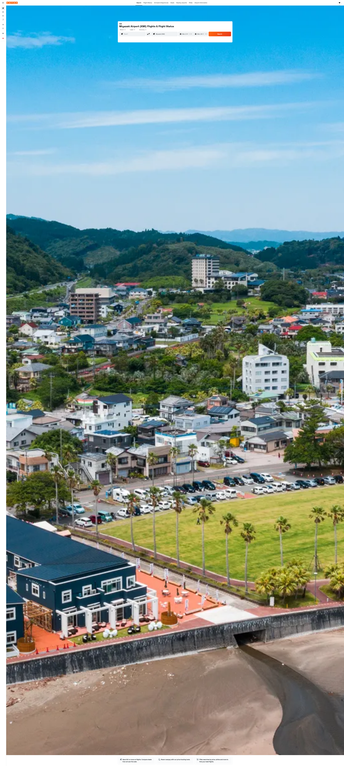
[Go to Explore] (3, 24)
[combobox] (122, 30)
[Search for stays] (3, 12)
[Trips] (3, 33)
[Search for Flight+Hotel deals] (3, 19)
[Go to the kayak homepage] (12, 3)
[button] (3, 3)
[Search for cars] (3, 16)
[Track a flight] (3, 28)
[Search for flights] (3, 8)
